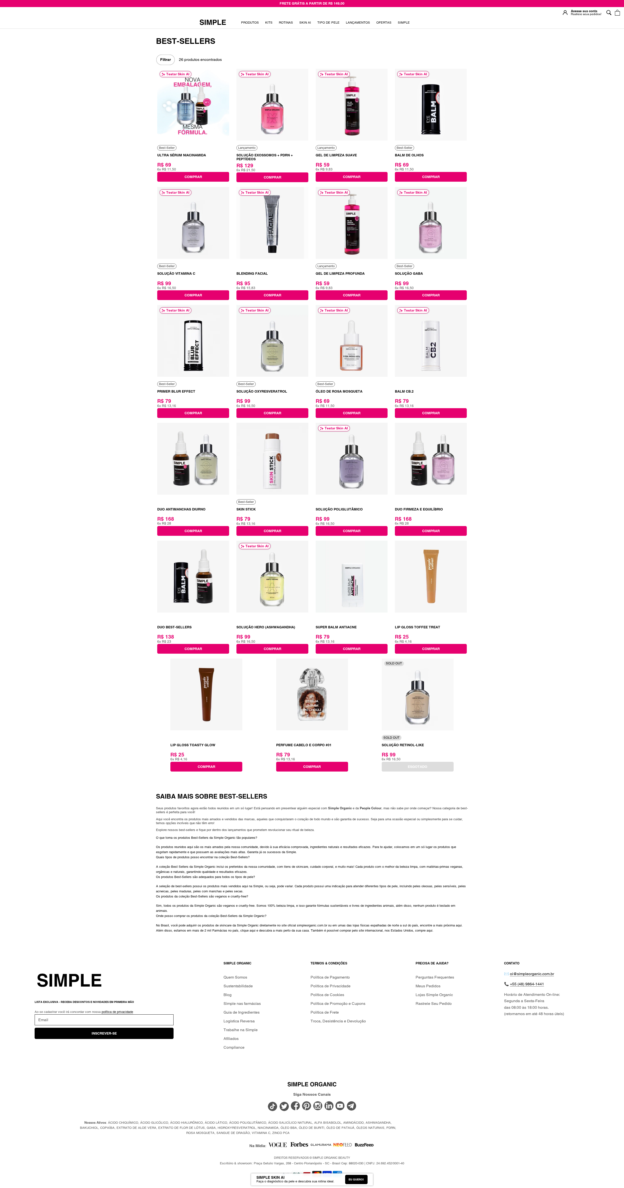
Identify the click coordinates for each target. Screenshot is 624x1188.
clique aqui (247, 930)
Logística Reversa (239, 1021)
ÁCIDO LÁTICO (216, 1122)
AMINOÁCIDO (353, 1122)
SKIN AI (305, 24)
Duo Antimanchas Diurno (181, 509)
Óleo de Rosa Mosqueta (339, 391)
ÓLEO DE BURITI (311, 1128)
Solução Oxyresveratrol (261, 391)
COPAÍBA (107, 1128)
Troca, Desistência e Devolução (338, 1021)
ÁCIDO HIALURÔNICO (186, 1122)
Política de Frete (325, 1012)
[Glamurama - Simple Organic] (321, 1146)
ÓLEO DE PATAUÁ (340, 1128)
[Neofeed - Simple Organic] (342, 1146)
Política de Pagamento (330, 977)
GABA (211, 1128)
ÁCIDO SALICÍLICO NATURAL (290, 1122)
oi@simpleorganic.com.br (532, 973)
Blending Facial (252, 273)
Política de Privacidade (331, 986)
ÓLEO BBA (289, 1128)
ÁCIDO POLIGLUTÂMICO (247, 1122)
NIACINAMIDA (268, 1128)
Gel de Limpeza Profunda (340, 273)
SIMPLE (404, 22)
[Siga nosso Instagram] (318, 1106)
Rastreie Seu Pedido (434, 1003)
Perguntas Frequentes (435, 977)
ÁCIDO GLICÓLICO (154, 1122)
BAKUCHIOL (89, 1128)
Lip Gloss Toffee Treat (417, 627)
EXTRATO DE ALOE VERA (136, 1128)
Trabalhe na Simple (241, 1030)
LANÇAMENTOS (358, 24)
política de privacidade (117, 1012)
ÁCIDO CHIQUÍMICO (123, 1122)
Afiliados (231, 1038)
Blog (228, 994)
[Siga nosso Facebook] (295, 1106)
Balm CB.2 (404, 391)
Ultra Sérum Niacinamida (181, 155)
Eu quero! (356, 1179)
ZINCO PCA (281, 1133)
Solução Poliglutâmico (339, 509)
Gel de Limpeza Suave (336, 155)
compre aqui (423, 930)
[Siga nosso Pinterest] (307, 1106)
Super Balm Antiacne (336, 627)
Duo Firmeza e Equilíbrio (419, 509)
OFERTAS (383, 24)
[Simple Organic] (212, 22)
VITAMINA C (261, 1133)
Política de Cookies (327, 994)
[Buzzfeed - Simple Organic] (364, 1146)
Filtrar (165, 59)
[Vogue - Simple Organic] (277, 1146)
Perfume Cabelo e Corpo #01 (304, 745)
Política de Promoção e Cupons (338, 1003)
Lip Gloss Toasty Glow (192, 745)
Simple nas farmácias (242, 1003)
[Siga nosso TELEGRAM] (351, 1107)
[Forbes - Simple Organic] (299, 1146)
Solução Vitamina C (176, 273)
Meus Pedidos (428, 986)
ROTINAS (286, 22)
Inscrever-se (104, 1033)
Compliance (234, 1047)
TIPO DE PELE (328, 24)
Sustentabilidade (238, 986)
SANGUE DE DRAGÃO (233, 1133)
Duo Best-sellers (174, 627)
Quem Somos (235, 977)
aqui (459, 925)
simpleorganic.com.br (312, 925)
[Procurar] (608, 12)
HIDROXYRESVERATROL (237, 1128)
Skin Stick (246, 509)
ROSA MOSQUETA (200, 1133)
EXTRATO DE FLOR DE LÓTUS (181, 1128)
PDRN (390, 1128)
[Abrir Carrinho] (617, 12)
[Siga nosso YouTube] (340, 1106)
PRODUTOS (250, 22)
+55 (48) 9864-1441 (527, 984)
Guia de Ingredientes (242, 1012)
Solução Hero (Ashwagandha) (265, 627)
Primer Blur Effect (176, 391)
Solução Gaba (409, 273)
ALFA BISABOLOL (327, 1122)
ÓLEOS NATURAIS (370, 1128)
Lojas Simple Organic (434, 994)
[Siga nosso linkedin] (329, 1106)
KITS (269, 24)
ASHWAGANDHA (378, 1122)
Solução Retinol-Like (403, 745)
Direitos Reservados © (312, 1158)
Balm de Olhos (409, 155)
